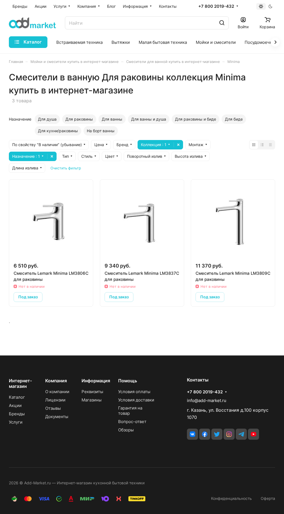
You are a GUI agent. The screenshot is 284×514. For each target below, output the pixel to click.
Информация (96, 380)
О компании (57, 391)
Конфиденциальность (231, 498)
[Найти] (222, 22)
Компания (56, 380)
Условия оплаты (134, 391)
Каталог (17, 397)
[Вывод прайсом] (270, 145)
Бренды (17, 413)
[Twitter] (216, 434)
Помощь (127, 380)
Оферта (268, 498)
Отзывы (53, 408)
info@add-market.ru (206, 400)
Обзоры (126, 429)
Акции (15, 405)
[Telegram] (241, 434)
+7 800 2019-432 (216, 6)
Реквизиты (92, 391)
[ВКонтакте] (192, 434)
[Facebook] (204, 434)
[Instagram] (229, 434)
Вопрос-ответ (132, 421)
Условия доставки (136, 400)
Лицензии (55, 400)
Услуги (15, 422)
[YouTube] (253, 434)
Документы (56, 416)
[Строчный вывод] (262, 145)
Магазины (92, 400)
